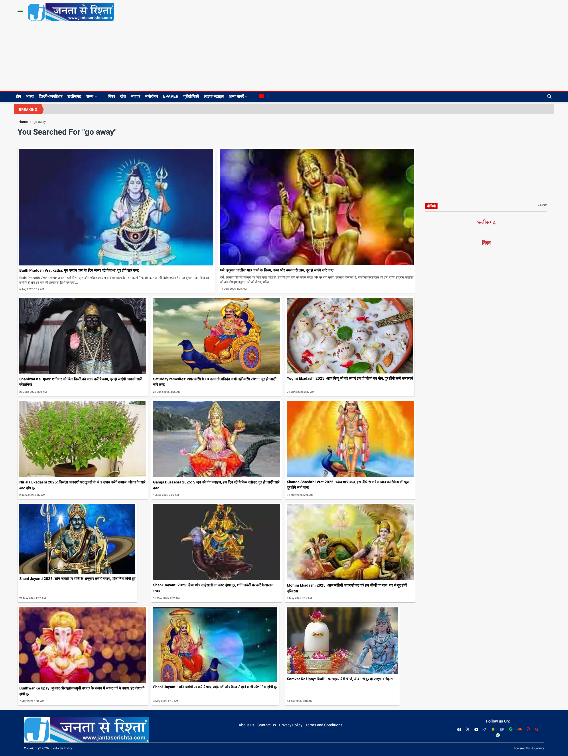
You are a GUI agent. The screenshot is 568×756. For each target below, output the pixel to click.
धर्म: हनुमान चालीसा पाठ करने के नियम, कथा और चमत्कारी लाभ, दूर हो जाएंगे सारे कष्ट (277, 270)
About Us (246, 725)
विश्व (111, 96)
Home (23, 122)
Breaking (28, 109)
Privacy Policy (290, 725)
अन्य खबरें (236, 96)
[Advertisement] (284, 58)
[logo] (71, 12)
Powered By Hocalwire (528, 748)
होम (18, 96)
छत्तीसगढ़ (74, 96)
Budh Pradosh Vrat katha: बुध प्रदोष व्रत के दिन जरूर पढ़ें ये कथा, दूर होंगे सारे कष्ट (79, 270)
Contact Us (266, 725)
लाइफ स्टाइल (214, 96)
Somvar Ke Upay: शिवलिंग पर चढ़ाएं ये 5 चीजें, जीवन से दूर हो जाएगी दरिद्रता (340, 679)
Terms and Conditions (324, 725)
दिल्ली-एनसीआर (50, 96)
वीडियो (431, 206)
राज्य (89, 96)
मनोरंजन (151, 96)
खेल (123, 96)
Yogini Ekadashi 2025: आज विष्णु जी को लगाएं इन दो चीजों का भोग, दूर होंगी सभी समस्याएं (350, 378)
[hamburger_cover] (20, 11)
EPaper (170, 96)
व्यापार (135, 96)
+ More (542, 205)
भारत (30, 96)
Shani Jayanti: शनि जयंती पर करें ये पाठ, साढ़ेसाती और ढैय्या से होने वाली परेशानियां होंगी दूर (215, 687)
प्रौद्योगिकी (191, 96)
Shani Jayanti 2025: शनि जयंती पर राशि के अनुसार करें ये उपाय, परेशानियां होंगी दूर (77, 578)
